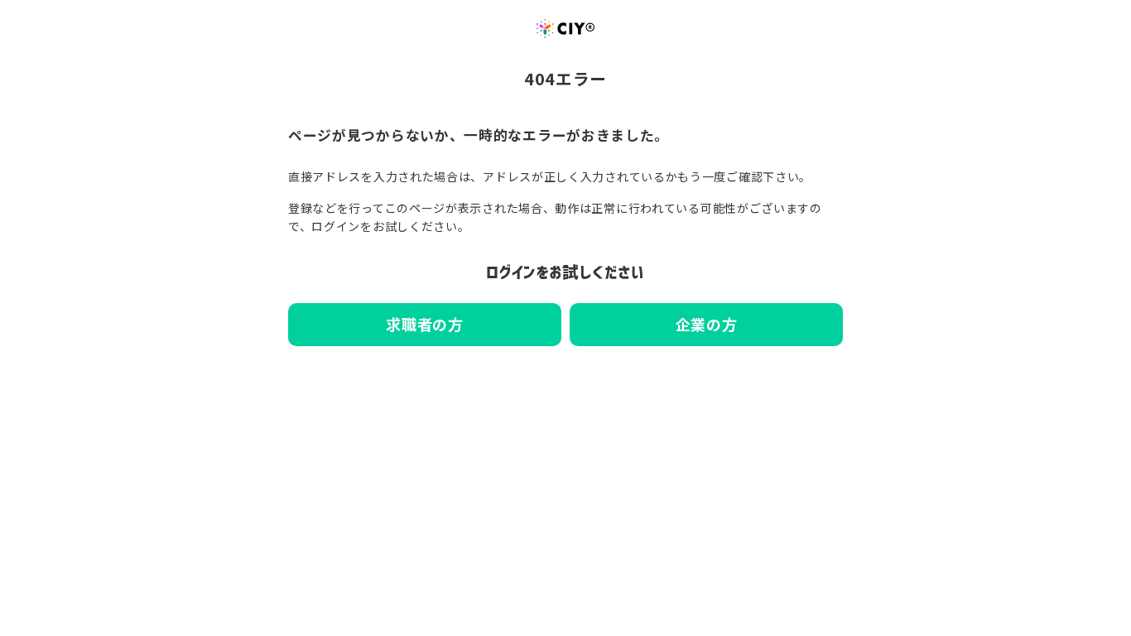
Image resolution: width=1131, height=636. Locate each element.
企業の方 (707, 324)
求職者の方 (425, 324)
